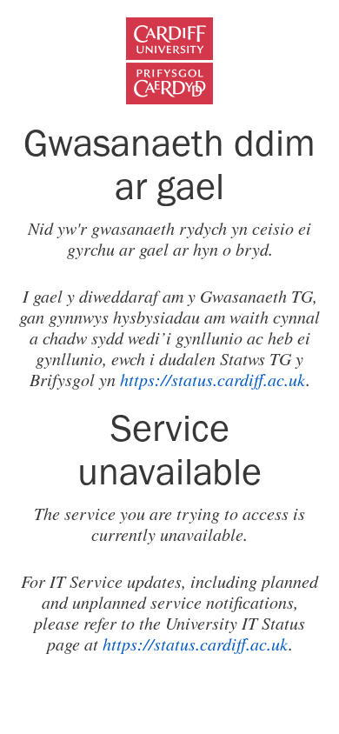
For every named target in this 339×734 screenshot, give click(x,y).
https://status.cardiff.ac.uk (213, 379)
